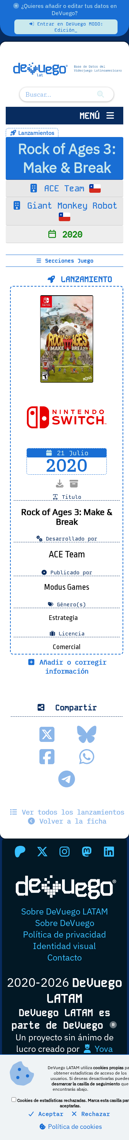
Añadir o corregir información (70, 666)
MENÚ (92, 115)
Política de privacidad (64, 934)
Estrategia (63, 618)
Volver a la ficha (70, 820)
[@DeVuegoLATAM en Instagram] (64, 851)
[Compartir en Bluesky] (86, 734)
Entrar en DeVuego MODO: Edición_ (68, 27)
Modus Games (66, 587)
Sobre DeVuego (64, 923)
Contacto (64, 957)
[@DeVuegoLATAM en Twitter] (42, 851)
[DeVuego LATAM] (64, 70)
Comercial (67, 647)
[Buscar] (101, 94)
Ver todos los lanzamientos (71, 811)
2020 (69, 234)
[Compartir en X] (47, 734)
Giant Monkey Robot (70, 205)
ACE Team (64, 188)
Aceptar (49, 1113)
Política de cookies (74, 1126)
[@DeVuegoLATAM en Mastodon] (87, 851)
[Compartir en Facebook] (47, 756)
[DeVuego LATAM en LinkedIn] (109, 851)
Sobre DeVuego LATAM (64, 911)
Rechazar (94, 1113)
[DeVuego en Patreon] (20, 851)
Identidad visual (64, 946)
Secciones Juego (68, 260)
